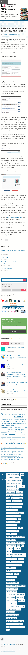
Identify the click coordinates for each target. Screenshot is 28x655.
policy (15, 559)
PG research (9, 559)
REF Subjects (10, 573)
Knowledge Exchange (11, 533)
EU (20, 421)
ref (7, 434)
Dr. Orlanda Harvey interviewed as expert (15, 365)
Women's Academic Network (17, 627)
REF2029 (16, 573)
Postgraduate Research (12, 562)
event (23, 421)
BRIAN (6, 239)
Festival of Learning (11, 504)
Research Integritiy (11, 594)
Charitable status (5, 649)
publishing (4, 434)
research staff (21, 600)
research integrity (20, 594)
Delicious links (20, 492)
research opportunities (12, 600)
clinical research (14, 414)
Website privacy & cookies (18, 649)
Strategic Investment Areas (13, 615)
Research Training (20, 606)
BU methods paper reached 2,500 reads (15, 348)
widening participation (14, 439)
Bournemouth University (9, 6)
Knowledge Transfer (11, 539)
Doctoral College (23, 419)
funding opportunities (16, 423)
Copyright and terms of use (8, 651)
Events (3, 423)
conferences (9, 489)
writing (8, 630)
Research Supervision (11, 603)
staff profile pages (11, 612)
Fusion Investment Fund (12, 510)
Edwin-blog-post (12, 421)
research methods (11, 597)
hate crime (9, 519)
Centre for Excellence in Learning (14, 483)
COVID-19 (16, 489)
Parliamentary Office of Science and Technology (15, 555)
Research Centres (10, 579)
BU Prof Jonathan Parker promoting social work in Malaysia (15, 390)
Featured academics (16, 501)
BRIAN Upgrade (6, 257)
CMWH (24, 414)
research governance (11, 591)
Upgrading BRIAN (6, 268)
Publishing (14, 34)
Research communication (12, 582)
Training (18, 34)
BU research (6, 414)
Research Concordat (11, 585)
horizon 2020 (8, 425)
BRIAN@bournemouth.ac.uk (14, 217)
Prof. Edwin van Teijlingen (15, 430)
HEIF (19, 519)
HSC (12, 425)
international (15, 530)
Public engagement (11, 565)
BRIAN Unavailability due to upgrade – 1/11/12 (13, 263)
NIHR (26, 427)
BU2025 (8, 480)
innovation (19, 425)
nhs (24, 427)
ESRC (19, 421)
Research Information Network (14, 444)
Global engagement (19, 513)
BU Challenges (10, 477)
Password (14, 288)
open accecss (10, 548)
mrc (24, 542)
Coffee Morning (20, 486)
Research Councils (18, 434)
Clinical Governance (11, 486)
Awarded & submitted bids (13, 474)
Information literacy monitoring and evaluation (11, 454)
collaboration (10, 417)
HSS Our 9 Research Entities (13, 522)
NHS (18, 545)
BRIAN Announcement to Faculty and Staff (13, 251)
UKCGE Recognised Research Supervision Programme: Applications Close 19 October (16, 357)
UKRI (4, 464)
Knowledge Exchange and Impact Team (16, 536)
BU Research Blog (8, 10)
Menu (5, 2)
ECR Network (19, 495)
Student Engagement (11, 618)
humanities (9, 524)
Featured (8, 501)
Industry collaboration (11, 527)
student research (10, 621)
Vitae (8, 627)
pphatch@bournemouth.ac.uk (9, 236)
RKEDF (20, 437)
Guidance (5, 34)
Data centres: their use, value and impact (10, 456)
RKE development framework (13, 437)
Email (3, 325)
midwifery (17, 427)
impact (15, 425)
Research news (19, 597)
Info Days (20, 527)
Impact (14, 524)
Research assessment (11, 576)
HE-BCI (15, 519)
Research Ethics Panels (12, 588)
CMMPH (20, 414)
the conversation (19, 621)
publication (10, 432)
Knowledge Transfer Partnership (14, 542)
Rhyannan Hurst (5, 36)
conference (9, 419)
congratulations (15, 419)
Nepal (21, 427)
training (8, 439)
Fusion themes (10, 513)
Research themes (10, 606)
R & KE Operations (11, 568)
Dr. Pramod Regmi (4, 421)
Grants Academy (10, 516)
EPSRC (8, 498)
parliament (9, 551)
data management (11, 492)
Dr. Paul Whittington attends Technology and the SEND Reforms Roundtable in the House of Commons (16, 374)
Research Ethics (21, 585)
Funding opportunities (11, 507)
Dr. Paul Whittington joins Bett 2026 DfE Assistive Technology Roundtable (16, 383)
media (14, 427)
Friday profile (20, 504)
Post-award (9, 34)
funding (7, 423)
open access (4, 429)
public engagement (19, 432)
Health (3, 425)
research (12, 434)
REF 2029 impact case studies (13, 570)
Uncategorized (19, 624)
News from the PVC (11, 545)
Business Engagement (17, 480)
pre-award (21, 562)
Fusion (24, 423)
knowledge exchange (6, 427)
